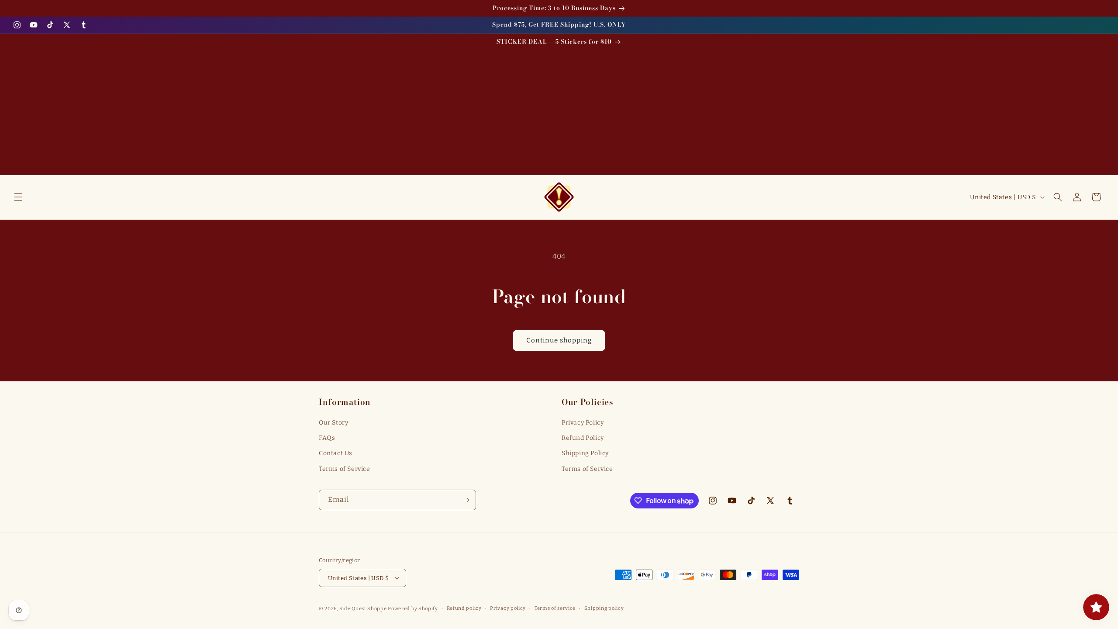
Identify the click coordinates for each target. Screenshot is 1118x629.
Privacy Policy (583, 422)
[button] (18, 197)
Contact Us (335, 453)
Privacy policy (508, 608)
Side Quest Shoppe (363, 609)
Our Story (333, 422)
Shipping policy (604, 608)
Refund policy (464, 608)
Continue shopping (559, 340)
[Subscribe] (466, 500)
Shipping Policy (585, 453)
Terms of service (555, 608)
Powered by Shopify (413, 609)
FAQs (327, 438)
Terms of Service (344, 469)
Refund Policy (583, 438)
